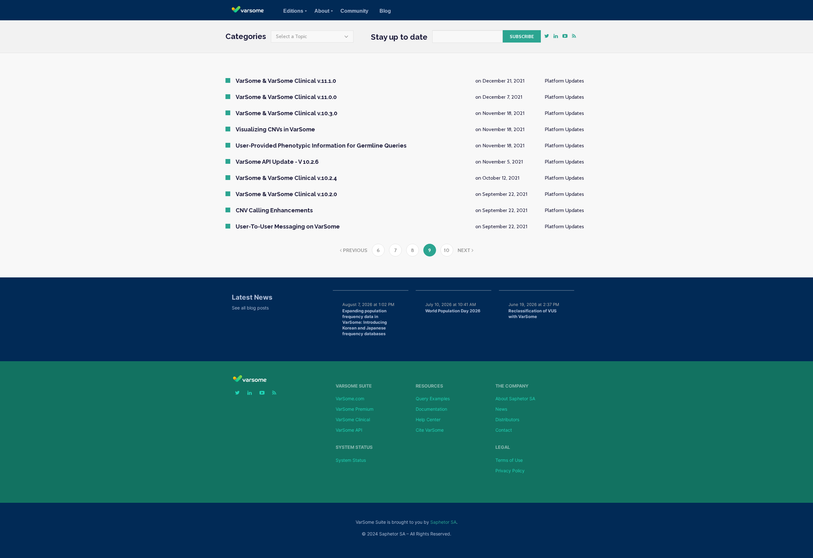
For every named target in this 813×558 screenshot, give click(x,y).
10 (446, 250)
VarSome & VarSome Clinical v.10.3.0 (286, 113)
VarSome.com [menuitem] (350, 398)
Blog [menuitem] (385, 11)
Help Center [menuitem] (428, 419)
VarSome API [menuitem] (349, 430)
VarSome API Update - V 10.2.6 (277, 161)
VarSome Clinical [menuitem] (353, 419)
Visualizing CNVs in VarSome (275, 129)
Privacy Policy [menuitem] (510, 470)
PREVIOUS (354, 250)
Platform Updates (564, 81)
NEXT (465, 250)
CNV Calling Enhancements (274, 210)
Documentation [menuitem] (431, 409)
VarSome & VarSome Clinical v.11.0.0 (286, 97)
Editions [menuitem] (293, 11)
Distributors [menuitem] (507, 419)
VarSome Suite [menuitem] (354, 386)
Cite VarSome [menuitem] (430, 430)
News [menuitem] (501, 409)
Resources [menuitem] (429, 386)
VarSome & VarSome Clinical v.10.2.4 (286, 178)
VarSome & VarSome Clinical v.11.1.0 (286, 80)
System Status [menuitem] (354, 447)
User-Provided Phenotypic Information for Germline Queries (321, 145)
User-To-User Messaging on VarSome (288, 226)
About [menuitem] (321, 11)
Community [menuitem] (354, 11)
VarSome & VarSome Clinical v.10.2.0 (286, 194)
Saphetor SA (443, 522)
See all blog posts (250, 307)
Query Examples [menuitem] (433, 398)
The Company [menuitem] (511, 386)
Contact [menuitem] (503, 430)
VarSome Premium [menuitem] (354, 409)
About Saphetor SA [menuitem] (515, 398)
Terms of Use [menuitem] (509, 460)
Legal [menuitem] (502, 447)
